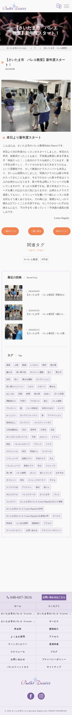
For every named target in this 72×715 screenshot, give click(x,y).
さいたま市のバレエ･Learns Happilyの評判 (24, 509)
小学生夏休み (12, 430)
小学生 (43, 430)
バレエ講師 (57, 401)
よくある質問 (22, 523)
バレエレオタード (22, 444)
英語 (8, 444)
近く (50, 372)
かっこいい (11, 415)
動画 (24, 365)
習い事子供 (21, 372)
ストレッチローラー (36, 480)
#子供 (45, 259)
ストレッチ (50, 466)
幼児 (24, 451)
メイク (49, 444)
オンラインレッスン (28, 415)
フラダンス (35, 401)
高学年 (33, 430)
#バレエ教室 (31, 259)
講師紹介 (36, 523)
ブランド (38, 444)
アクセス (48, 523)
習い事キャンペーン (15, 387)
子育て (23, 401)
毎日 (38, 487)
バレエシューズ (13, 466)
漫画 (8, 365)
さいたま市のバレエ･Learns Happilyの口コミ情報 (41, 502)
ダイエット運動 (37, 372)
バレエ (56, 494)
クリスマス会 (12, 487)
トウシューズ (12, 458)
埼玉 (22, 480)
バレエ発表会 (32, 408)
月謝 (20, 394)
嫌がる (9, 372)
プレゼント (11, 408)
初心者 (37, 394)
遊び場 (53, 365)
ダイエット (11, 480)
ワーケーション (54, 415)
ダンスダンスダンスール (16, 437)
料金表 (9, 523)
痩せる (52, 387)
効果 (28, 394)
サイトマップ (54, 667)
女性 (8, 379)
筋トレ (47, 487)
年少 (40, 466)
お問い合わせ (31, 530)
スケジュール (12, 451)
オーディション (43, 379)
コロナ (31, 387)
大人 (51, 458)
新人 (46, 401)
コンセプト (11, 502)
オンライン (25, 423)
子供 (33, 437)
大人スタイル (12, 494)
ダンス (33, 473)
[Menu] (66, 6)
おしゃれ (10, 394)
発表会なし (11, 423)
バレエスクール (28, 494)
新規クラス (29, 466)
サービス (56, 516)
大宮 (52, 430)
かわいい (43, 437)
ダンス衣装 (59, 394)
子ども (52, 480)
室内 (44, 365)
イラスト (55, 437)
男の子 (59, 372)
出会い (47, 394)
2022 (24, 430)
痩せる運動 (27, 379)
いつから (34, 365)
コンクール (47, 451)
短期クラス (27, 458)
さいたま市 (44, 494)
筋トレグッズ (46, 473)
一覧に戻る (36, 231)
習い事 (9, 473)
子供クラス (40, 458)
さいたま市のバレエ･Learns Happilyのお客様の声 (27, 516)
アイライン (27, 487)
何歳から (34, 451)
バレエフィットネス (42, 423)
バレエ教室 (21, 473)
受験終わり (11, 401)
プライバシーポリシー (51, 530)
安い (16, 379)
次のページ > (62, 231)
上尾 (16, 365)
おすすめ (59, 473)
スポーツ (41, 387)
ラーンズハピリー (14, 530)
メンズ (60, 408)
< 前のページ (10, 231)
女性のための (47, 408)
